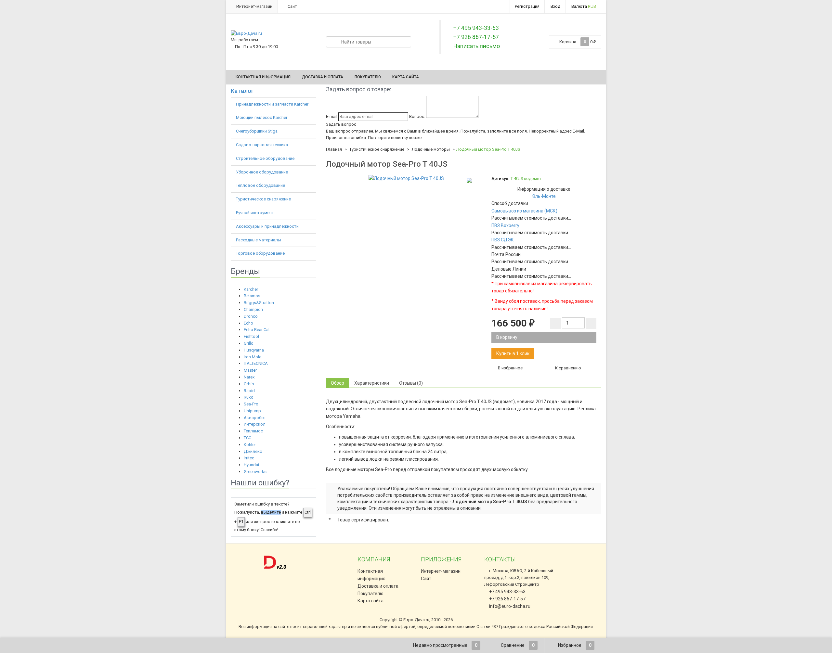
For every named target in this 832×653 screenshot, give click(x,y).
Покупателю (368, 77)
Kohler (250, 444)
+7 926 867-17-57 (507, 598)
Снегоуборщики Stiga (257, 131)
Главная (334, 149)
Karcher (251, 289)
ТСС (247, 437)
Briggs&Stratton (259, 302)
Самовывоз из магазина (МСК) (524, 210)
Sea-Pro (251, 404)
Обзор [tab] (337, 383)
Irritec (249, 457)
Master (250, 370)
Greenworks (255, 471)
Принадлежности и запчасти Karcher (272, 104)
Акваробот (255, 417)
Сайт (292, 6)
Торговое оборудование (261, 253)
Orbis (249, 383)
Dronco (251, 316)
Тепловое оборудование (261, 185)
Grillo (249, 343)
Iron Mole (252, 356)
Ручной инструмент (255, 212)
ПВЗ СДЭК (502, 239)
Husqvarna (254, 350)
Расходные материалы (259, 239)
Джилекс (253, 451)
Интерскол (255, 424)
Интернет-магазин (253, 6)
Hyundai (251, 464)
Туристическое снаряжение (264, 199)
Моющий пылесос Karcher (261, 117)
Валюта (583, 6)
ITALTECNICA (256, 363)
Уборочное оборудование (262, 172)
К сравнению (567, 367)
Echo (248, 323)
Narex (249, 377)
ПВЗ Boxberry (505, 225)
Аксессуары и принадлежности (268, 226)
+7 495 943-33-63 (507, 591)
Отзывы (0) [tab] (411, 383)
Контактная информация (263, 77)
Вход (555, 6)
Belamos (252, 295)
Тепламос (253, 431)
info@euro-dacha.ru (509, 606)
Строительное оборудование (265, 158)
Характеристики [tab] (371, 383)
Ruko (249, 397)
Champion (253, 309)
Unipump (252, 410)
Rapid (249, 390)
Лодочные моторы (431, 149)
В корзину (506, 337)
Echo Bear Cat (257, 329)
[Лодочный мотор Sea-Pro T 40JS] (406, 178)
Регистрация (527, 6)
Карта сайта (405, 77)
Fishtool (251, 336)
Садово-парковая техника (262, 144)
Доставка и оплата (322, 77)
